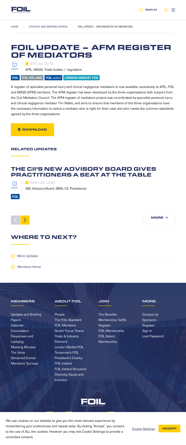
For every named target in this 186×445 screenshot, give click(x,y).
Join (103, 301)
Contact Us (150, 314)
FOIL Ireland (63, 363)
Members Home (29, 266)
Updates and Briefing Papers (48, 26)
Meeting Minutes (23, 346)
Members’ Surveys (24, 363)
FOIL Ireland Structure (70, 368)
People (60, 314)
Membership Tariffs (112, 319)
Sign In (147, 330)
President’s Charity (68, 357)
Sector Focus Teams (69, 330)
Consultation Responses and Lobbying (22, 336)
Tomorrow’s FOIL (67, 352)
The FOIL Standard (68, 319)
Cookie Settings (143, 428)
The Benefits (107, 314)
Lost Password (152, 336)
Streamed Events (23, 357)
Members (23, 301)
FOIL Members (65, 325)
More (157, 218)
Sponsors (149, 319)
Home (14, 26)
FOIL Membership (111, 330)
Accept (169, 428)
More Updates (27, 255)
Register (104, 325)
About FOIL (68, 301)
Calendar (17, 325)
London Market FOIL (69, 346)
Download (34, 129)
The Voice (18, 352)
